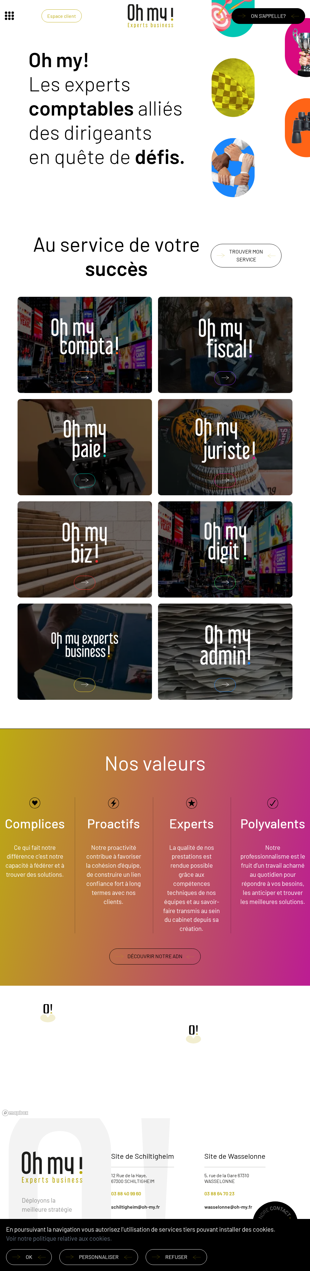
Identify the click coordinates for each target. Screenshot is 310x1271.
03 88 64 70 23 (219, 1193)
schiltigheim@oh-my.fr (135, 1207)
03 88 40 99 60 (126, 1193)
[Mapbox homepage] (15, 1112)
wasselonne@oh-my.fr (228, 1207)
